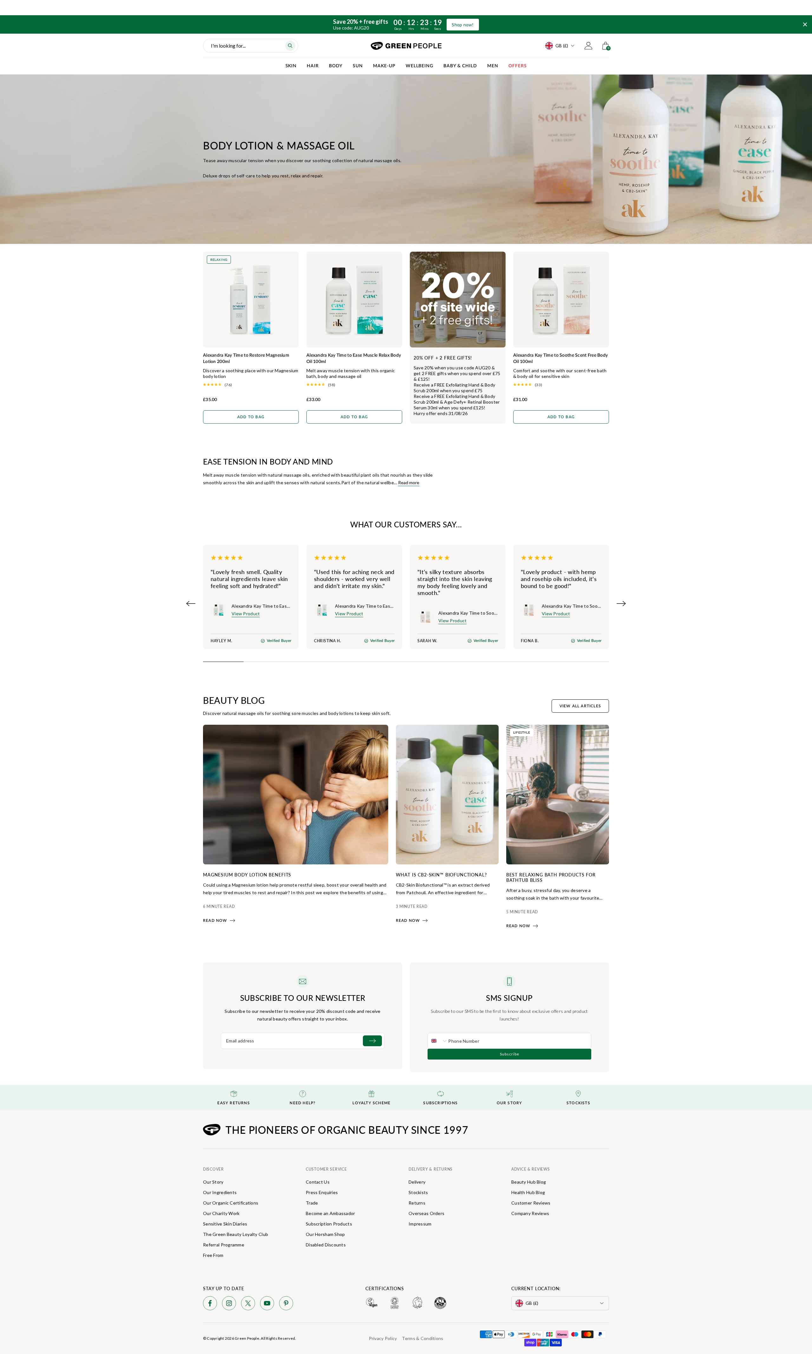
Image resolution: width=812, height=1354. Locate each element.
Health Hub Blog (528, 1192)
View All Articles (580, 706)
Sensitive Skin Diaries (225, 1223)
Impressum (420, 1223)
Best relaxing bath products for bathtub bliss (551, 877)
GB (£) (561, 45)
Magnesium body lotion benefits (247, 874)
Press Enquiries (322, 1192)
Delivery (417, 1182)
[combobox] (438, 1040)
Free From (213, 1255)
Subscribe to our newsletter (302, 997)
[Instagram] (229, 1304)
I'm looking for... (228, 46)
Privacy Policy (383, 1338)
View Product (246, 613)
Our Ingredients (220, 1192)
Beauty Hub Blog (528, 1182)
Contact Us (318, 1182)
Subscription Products (329, 1223)
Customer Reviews (530, 1202)
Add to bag (251, 417)
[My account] (588, 46)
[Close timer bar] (805, 24)
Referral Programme (223, 1244)
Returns (417, 1202)
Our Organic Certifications (230, 1202)
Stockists (418, 1192)
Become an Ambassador (330, 1213)
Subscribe (509, 1054)
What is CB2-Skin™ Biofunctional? (441, 874)
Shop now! (463, 24)
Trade (312, 1202)
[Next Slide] (621, 604)
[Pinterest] (286, 1304)
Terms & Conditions (422, 1338)
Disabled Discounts (326, 1244)
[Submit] (372, 1040)
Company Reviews (530, 1213)
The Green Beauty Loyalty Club (235, 1234)
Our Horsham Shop (325, 1234)
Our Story (213, 1182)
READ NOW (215, 920)
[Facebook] (210, 1304)
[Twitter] (248, 1304)
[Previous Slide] (191, 604)
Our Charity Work (221, 1213)
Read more (408, 482)
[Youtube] (267, 1304)
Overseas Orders (426, 1213)
